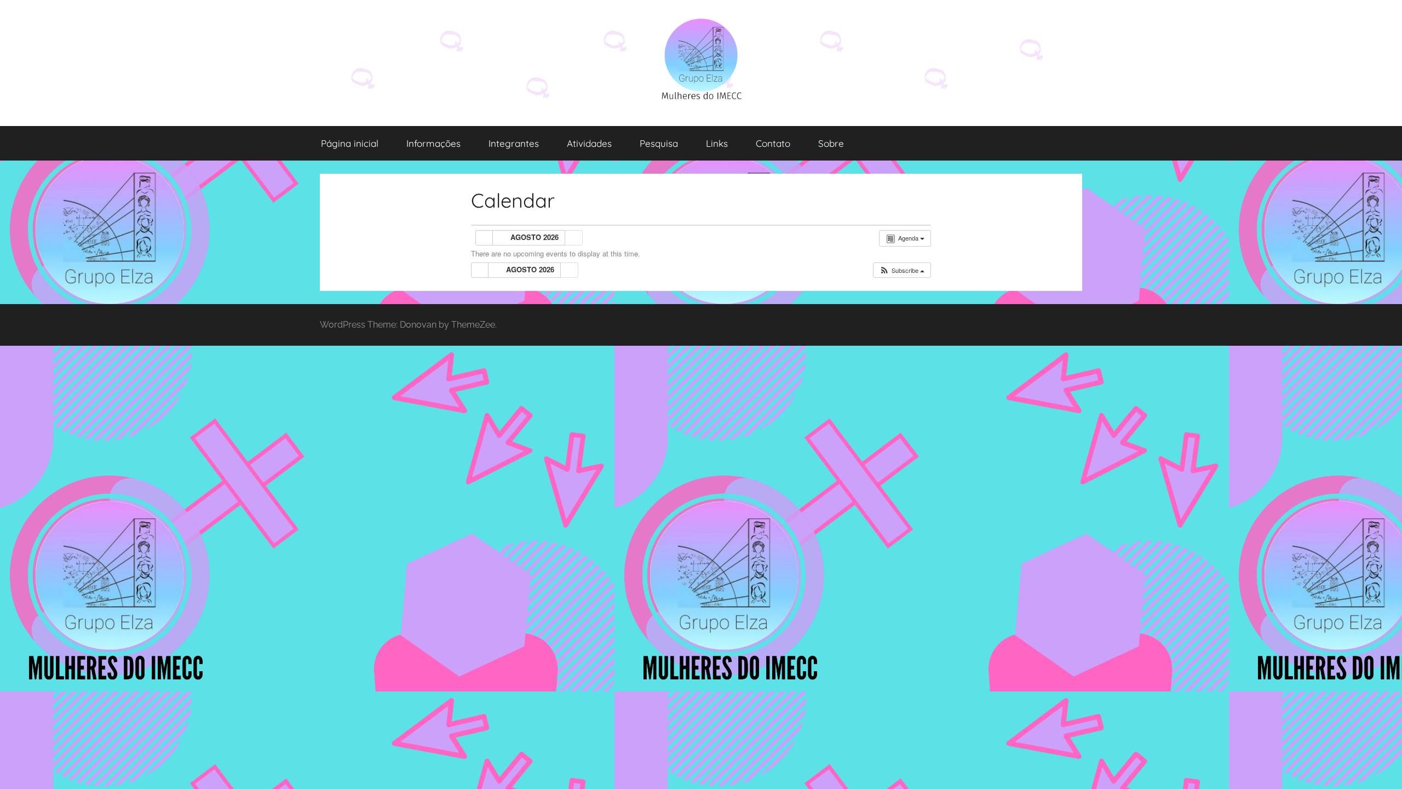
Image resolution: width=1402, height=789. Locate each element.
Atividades (589, 143)
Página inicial (349, 143)
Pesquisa (659, 143)
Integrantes (514, 143)
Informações (433, 143)
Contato (773, 143)
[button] (902, 270)
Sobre (831, 143)
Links (717, 143)
